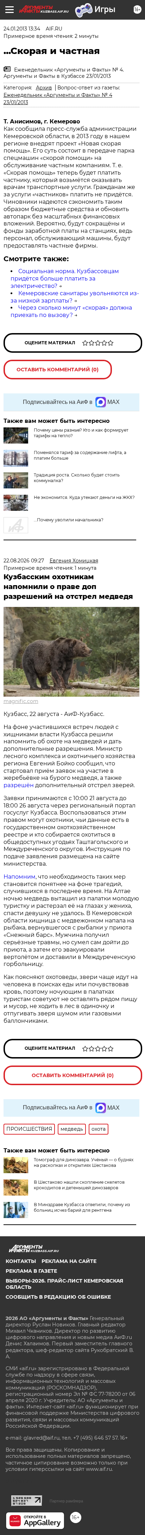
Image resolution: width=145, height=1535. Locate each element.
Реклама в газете (31, 1271)
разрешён (19, 785)
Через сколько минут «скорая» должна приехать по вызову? (71, 311)
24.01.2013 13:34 (22, 29)
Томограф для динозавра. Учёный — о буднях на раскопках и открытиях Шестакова (83, 1162)
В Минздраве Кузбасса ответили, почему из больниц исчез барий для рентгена (82, 1207)
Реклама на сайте (69, 1261)
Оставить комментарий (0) (58, 369)
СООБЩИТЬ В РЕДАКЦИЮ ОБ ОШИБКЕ (58, 1297)
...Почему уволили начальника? (68, 519)
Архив (44, 87)
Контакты (21, 1261)
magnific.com (21, 701)
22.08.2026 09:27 (24, 560)
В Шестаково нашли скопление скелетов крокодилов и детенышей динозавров (79, 1184)
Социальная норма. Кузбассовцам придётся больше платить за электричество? (65, 278)
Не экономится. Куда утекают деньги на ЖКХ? (84, 497)
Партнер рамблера (66, 1501)
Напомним (20, 876)
